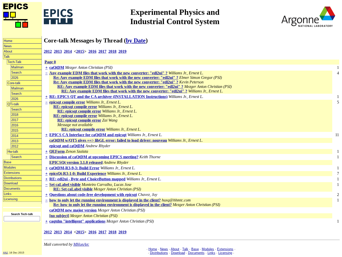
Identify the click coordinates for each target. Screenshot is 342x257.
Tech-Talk (15, 62)
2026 (14, 78)
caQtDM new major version (73, 210)
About (8, 51)
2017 (14, 120)
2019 (122, 51)
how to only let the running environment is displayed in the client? (105, 200)
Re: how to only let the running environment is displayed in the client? (112, 204)
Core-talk (14, 83)
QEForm (57, 151)
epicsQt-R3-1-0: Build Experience (77, 173)
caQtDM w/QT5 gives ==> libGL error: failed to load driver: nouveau (108, 140)
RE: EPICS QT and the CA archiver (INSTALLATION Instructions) (108, 96)
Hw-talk (13, 151)
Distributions (13, 178)
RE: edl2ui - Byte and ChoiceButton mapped (87, 179)
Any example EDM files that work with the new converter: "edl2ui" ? (108, 73)
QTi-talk (13, 104)
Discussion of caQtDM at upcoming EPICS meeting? (93, 157)
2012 (14, 146)
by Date (136, 40)
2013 (14, 141)
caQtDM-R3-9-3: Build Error (74, 168)
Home (8, 41)
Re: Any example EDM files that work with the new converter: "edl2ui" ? (115, 77)
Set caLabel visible (65, 184)
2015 (14, 130)
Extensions (12, 173)
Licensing (11, 199)
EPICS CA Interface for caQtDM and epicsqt (87, 135)
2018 (14, 115)
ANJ (5, 252)
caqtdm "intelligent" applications (77, 221)
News (8, 46)
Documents (12, 188)
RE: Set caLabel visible (73, 189)
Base (7, 162)
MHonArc (81, 244)
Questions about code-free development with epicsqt (93, 194)
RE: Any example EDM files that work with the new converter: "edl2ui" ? (120, 86)
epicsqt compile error (67, 102)
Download (11, 183)
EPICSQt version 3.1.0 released (76, 162)
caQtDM (56, 67)
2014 (14, 136)
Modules (10, 167)
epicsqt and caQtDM (66, 146)
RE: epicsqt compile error (75, 107)
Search (16, 72)
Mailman (17, 67)
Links (8, 194)
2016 (14, 125)
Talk (7, 57)
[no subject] (59, 216)
